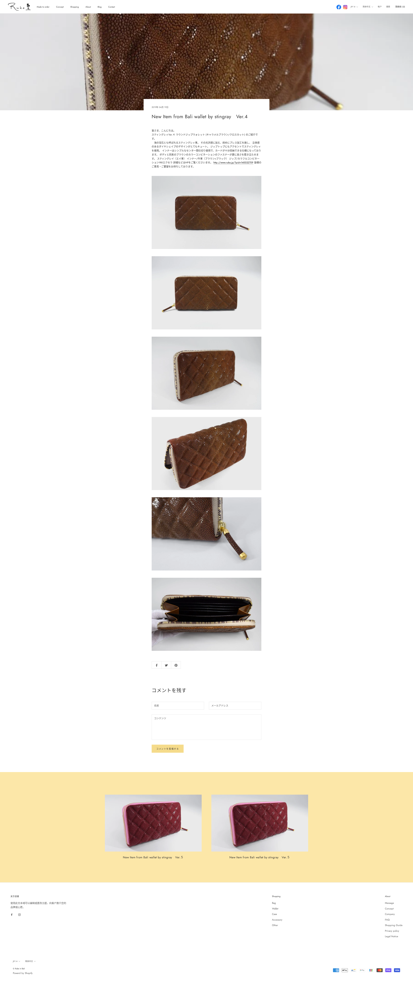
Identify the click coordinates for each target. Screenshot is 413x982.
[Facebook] (11, 915)
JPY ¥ (353, 6)
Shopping (74, 6)
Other (275, 925)
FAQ (387, 920)
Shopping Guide (394, 925)
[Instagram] (19, 915)
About (88, 6)
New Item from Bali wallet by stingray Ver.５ (153, 857)
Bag (274, 903)
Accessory (277, 920)
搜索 (388, 6)
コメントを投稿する (167, 748)
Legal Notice (391, 936)
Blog (99, 6)
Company (390, 914)
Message (389, 903)
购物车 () (400, 6)
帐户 (380, 6)
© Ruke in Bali (19, 968)
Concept (60, 6)
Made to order (43, 6)
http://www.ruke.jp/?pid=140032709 (233, 162)
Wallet (275, 908)
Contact (111, 6)
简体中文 (366, 6)
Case (274, 914)
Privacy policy (392, 931)
